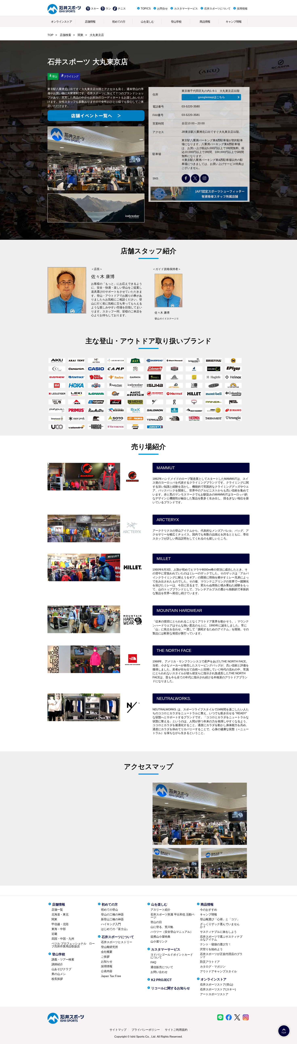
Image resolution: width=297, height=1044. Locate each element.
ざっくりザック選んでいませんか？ (220, 926)
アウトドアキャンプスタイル (218, 971)
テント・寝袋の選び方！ (215, 944)
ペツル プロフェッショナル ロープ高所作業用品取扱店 (73, 945)
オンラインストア (61, 21)
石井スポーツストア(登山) (216, 984)
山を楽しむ (147, 21)
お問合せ (162, 8)
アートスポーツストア (214, 994)
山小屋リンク (159, 941)
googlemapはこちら (211, 97)
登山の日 (156, 922)
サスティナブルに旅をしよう (218, 931)
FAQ (153, 962)
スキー (95, 8)
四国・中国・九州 (63, 938)
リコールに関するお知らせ (170, 988)
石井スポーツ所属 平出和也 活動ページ (173, 916)
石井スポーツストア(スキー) (218, 989)
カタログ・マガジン (212, 966)
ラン (108, 8)
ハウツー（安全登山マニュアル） (172, 931)
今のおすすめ (208, 909)
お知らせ (106, 961)
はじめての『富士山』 (115, 929)
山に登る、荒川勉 (162, 927)
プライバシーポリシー (146, 1029)
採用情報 (242, 8)
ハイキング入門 (111, 924)
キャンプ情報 (233, 21)
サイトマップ (118, 1029)
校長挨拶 (57, 978)
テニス (122, 8)
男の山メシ (59, 974)
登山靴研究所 (109, 947)
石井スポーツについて (217, 8)
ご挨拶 (105, 956)
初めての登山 (109, 909)
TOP (50, 35)
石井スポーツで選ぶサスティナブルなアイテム (221, 938)
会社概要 (106, 951)
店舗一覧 (57, 909)
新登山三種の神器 (112, 919)
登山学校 (176, 21)
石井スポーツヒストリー (116, 942)
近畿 (54, 933)
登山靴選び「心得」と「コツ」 (220, 919)
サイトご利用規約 (176, 1029)
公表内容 (106, 971)
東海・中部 (59, 929)
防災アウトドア (210, 961)
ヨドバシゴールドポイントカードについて (172, 956)
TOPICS (146, 8)
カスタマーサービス (186, 8)
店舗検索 (65, 35)
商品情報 (205, 21)
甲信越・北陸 (60, 924)
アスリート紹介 (160, 909)
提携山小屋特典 (160, 936)
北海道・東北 (60, 914)
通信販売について (162, 967)
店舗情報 (90, 21)
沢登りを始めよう (211, 949)
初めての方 (118, 21)
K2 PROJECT (161, 980)
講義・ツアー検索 (63, 959)
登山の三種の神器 (112, 914)
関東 (80, 35)
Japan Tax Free (111, 976)
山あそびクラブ (61, 969)
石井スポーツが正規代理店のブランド (221, 955)
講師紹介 (57, 964)
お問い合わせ (159, 972)
